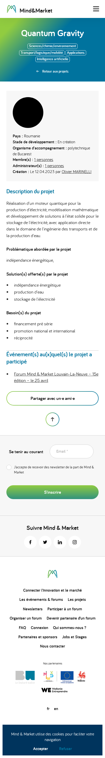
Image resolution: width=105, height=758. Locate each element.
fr (48, 708)
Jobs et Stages (74, 637)
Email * (62, 451)
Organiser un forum (26, 618)
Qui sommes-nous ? (69, 627)
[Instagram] (74, 542)
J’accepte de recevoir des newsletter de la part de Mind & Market (54, 469)
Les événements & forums (41, 599)
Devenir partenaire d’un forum (71, 618)
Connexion (39, 627)
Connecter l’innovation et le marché (52, 590)
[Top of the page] (52, 419)
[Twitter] (45, 542)
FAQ (22, 627)
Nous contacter (52, 646)
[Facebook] (30, 542)
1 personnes (43, 159)
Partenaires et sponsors (37, 637)
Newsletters (33, 609)
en (56, 708)
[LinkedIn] (60, 542)
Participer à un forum (64, 609)
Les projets (77, 599)
